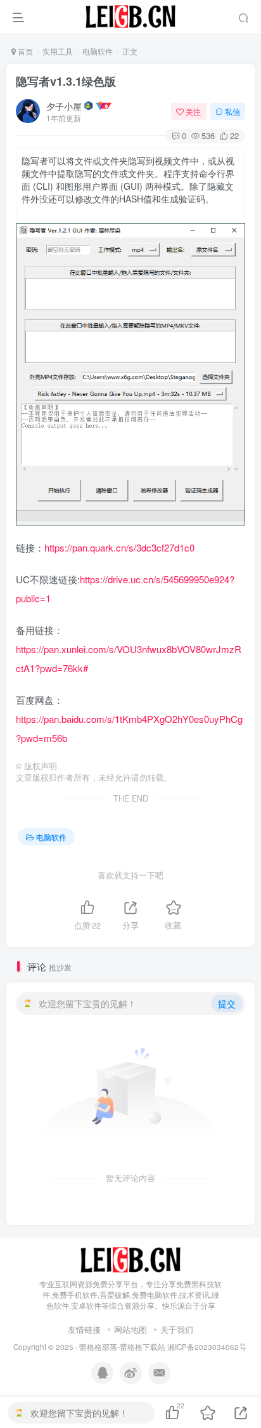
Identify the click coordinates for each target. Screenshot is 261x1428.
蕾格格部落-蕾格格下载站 (122, 1347)
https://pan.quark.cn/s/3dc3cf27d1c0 (119, 547)
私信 (232, 111)
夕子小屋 (64, 106)
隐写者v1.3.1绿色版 (66, 81)
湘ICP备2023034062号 (206, 1347)
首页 (24, 51)
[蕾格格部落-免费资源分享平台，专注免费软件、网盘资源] (130, 1259)
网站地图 (130, 1329)
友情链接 (84, 1329)
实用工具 (57, 51)
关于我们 (176, 1329)
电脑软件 (97, 51)
